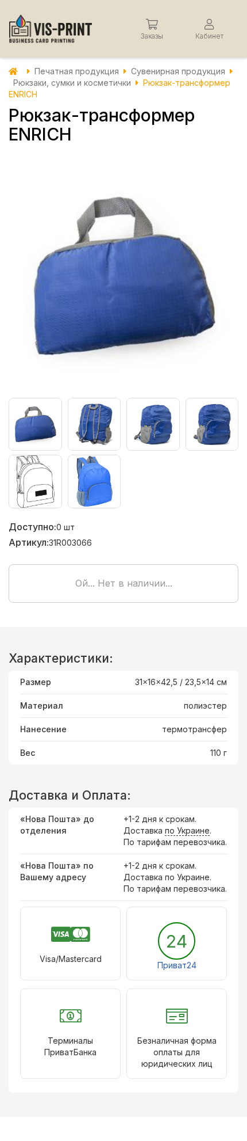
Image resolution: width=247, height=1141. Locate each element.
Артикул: (29, 542)
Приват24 (176, 965)
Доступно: (32, 527)
